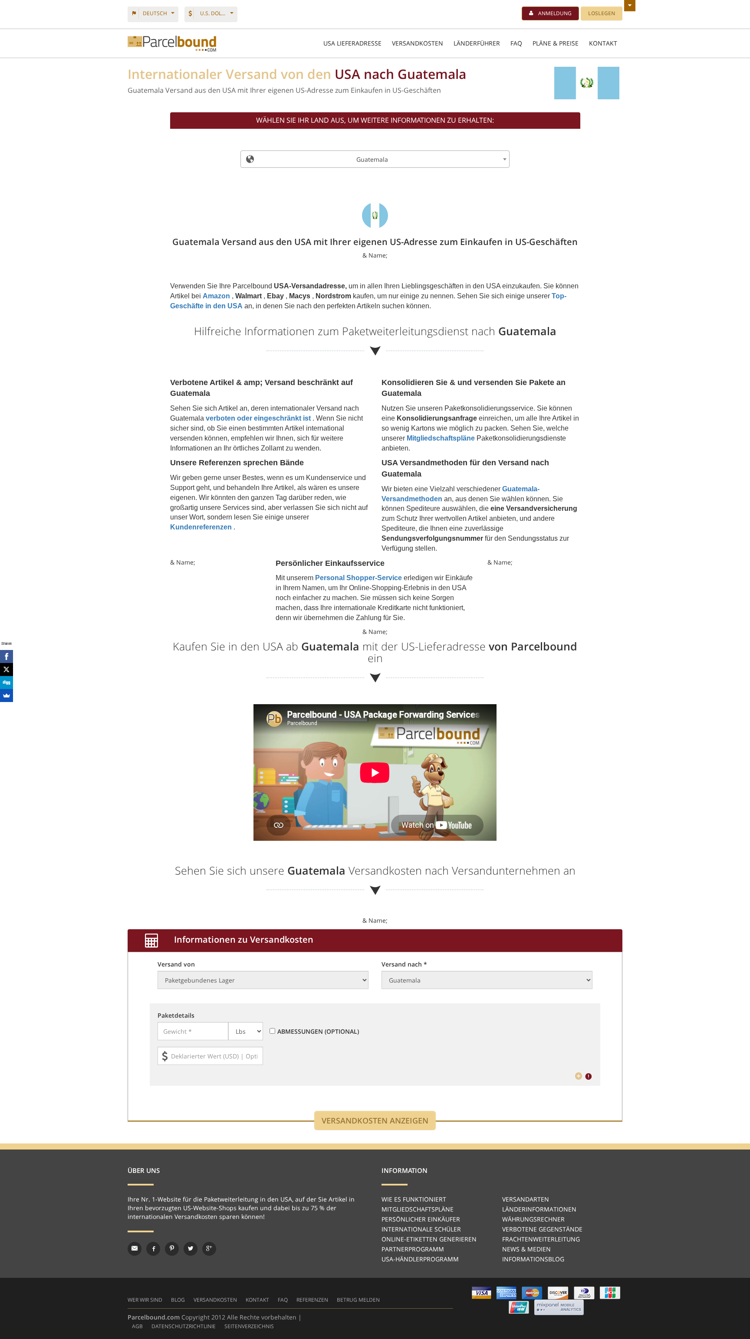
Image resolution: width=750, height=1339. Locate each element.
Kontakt (257, 1299)
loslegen (601, 13)
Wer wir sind (145, 1299)
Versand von (176, 964)
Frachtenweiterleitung (541, 1239)
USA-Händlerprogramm (420, 1259)
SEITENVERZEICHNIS (249, 1326)
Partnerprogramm (413, 1249)
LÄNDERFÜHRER (477, 43)
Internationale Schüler (421, 1229)
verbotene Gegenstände (542, 1229)
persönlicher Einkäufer (421, 1219)
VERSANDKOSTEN (417, 43)
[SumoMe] (6, 695)
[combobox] (375, 159)
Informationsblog (533, 1259)
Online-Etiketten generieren (429, 1239)
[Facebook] (6, 656)
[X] (6, 669)
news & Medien (526, 1249)
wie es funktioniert (414, 1199)
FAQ (516, 43)
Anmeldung (555, 13)
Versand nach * (404, 964)
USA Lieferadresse (352, 43)
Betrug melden (358, 1299)
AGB (137, 1326)
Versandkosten (215, 1299)
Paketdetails (176, 1015)
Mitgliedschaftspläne (418, 1209)
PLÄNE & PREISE (556, 43)
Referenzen (312, 1299)
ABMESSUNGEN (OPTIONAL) (318, 1031)
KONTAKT (603, 43)
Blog (178, 1299)
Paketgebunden (172, 43)
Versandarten (525, 1199)
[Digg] (6, 682)
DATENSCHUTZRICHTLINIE (183, 1326)
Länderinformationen (539, 1209)
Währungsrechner (533, 1219)
